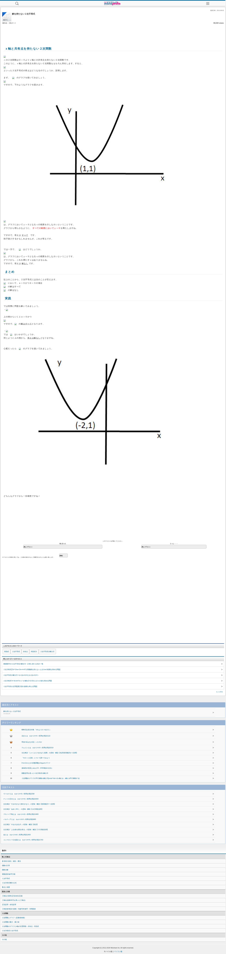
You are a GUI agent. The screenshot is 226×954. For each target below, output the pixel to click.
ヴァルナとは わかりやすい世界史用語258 (18, 794)
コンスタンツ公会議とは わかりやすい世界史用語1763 (23, 840)
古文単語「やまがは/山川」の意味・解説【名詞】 (20, 824)
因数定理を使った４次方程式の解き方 (35, 773)
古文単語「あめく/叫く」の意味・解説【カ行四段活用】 (23, 809)
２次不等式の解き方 (47, 651)
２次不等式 (16, 651)
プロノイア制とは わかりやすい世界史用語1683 (20, 814)
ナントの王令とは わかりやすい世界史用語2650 (20, 799)
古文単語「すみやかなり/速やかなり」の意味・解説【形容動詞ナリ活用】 (29, 804)
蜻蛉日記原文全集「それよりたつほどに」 (36, 730)
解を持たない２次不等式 (12, 712)
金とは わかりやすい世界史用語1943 (17, 835)
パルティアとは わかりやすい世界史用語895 (19, 819)
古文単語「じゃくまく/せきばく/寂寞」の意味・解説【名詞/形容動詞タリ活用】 (50, 753)
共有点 (25, 651)
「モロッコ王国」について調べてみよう (36, 758)
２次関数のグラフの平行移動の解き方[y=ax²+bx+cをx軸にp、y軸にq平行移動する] (51, 778)
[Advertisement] (113, 32)
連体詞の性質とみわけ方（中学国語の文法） (37, 768)
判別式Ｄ (34, 651)
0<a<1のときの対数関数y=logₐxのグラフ (36, 763)
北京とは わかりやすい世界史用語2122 (36, 736)
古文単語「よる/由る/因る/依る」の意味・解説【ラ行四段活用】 (26, 830)
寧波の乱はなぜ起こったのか (32, 742)
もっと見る (219, 691)
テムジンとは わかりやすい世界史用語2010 (37, 748)
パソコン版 (118, 951)
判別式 (6, 651)
